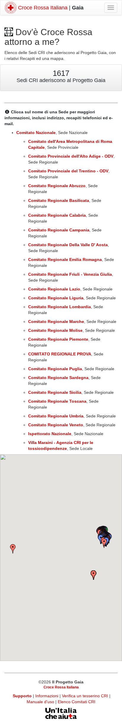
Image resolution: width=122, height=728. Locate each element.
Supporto (22, 695)
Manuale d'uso (41, 701)
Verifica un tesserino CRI (85, 695)
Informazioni (47, 695)
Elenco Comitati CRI (76, 701)
